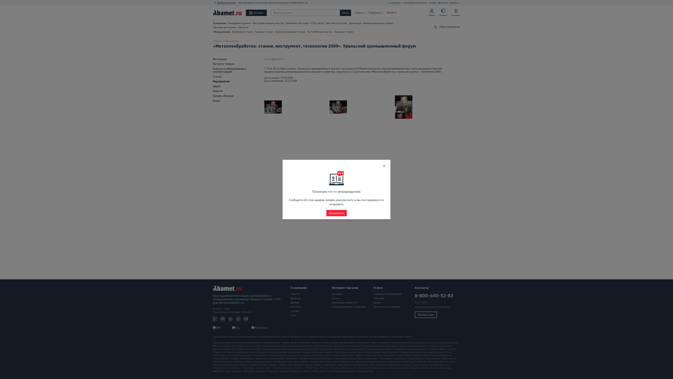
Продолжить (336, 213)
